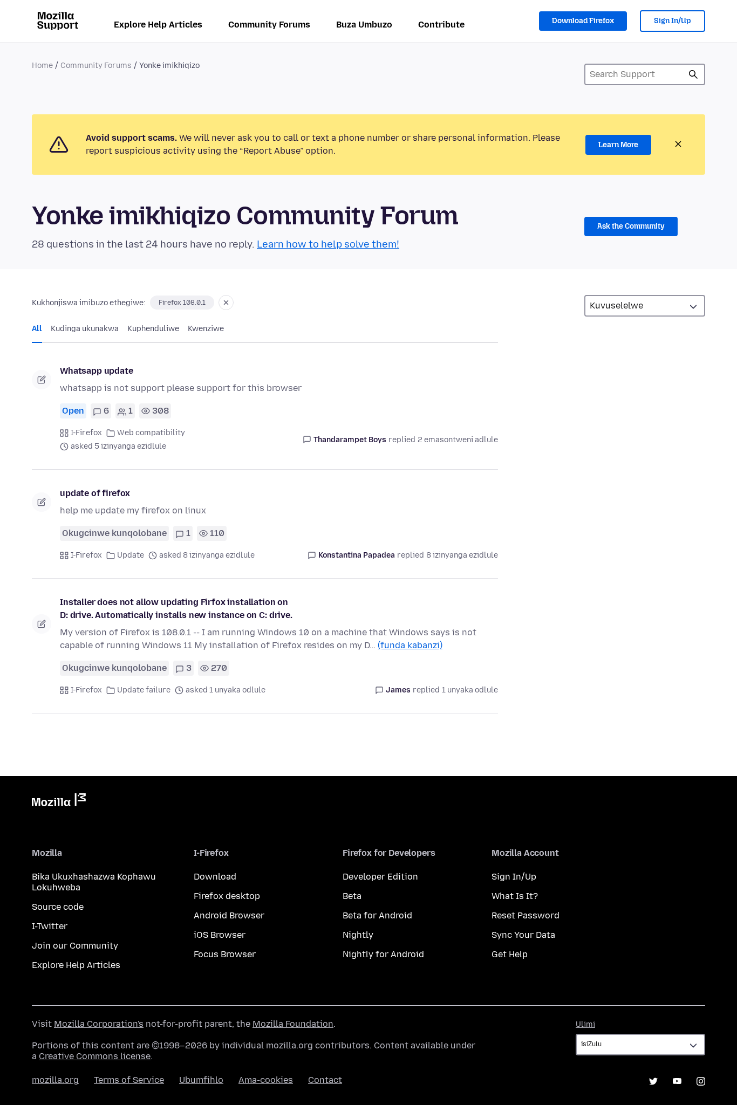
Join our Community (75, 946)
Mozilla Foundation (293, 1024)
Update (130, 555)
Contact (325, 1080)
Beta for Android (377, 915)
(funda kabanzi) (410, 645)
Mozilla (59, 802)
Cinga (693, 74)
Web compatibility (151, 432)
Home (42, 65)
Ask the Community (631, 226)
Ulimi (585, 1024)
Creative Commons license (95, 1056)
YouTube (677, 1081)
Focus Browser (225, 954)
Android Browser (229, 915)
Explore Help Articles (158, 24)
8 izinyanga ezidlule (462, 555)
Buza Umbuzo (364, 24)
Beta (352, 896)
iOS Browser (219, 935)
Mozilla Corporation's (99, 1024)
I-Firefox (86, 432)
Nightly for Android (383, 954)
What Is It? (515, 896)
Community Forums (269, 24)
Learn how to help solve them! (328, 244)
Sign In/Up (672, 20)
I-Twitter (49, 926)
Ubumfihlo (201, 1080)
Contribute (441, 24)
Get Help (510, 954)
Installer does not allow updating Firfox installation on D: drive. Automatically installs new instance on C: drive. (176, 608)
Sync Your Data (523, 935)
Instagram (701, 1081)
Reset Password (525, 915)
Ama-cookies (265, 1080)
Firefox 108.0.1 (182, 302)
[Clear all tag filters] (226, 302)
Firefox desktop (227, 896)
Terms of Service (129, 1080)
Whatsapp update (96, 371)
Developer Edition (380, 876)
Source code (58, 907)
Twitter (653, 1081)
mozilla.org (55, 1080)
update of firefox (95, 493)
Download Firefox (583, 20)
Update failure (143, 690)
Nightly (358, 935)
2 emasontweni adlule (458, 439)
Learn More (618, 144)
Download (215, 876)
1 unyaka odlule (470, 690)
